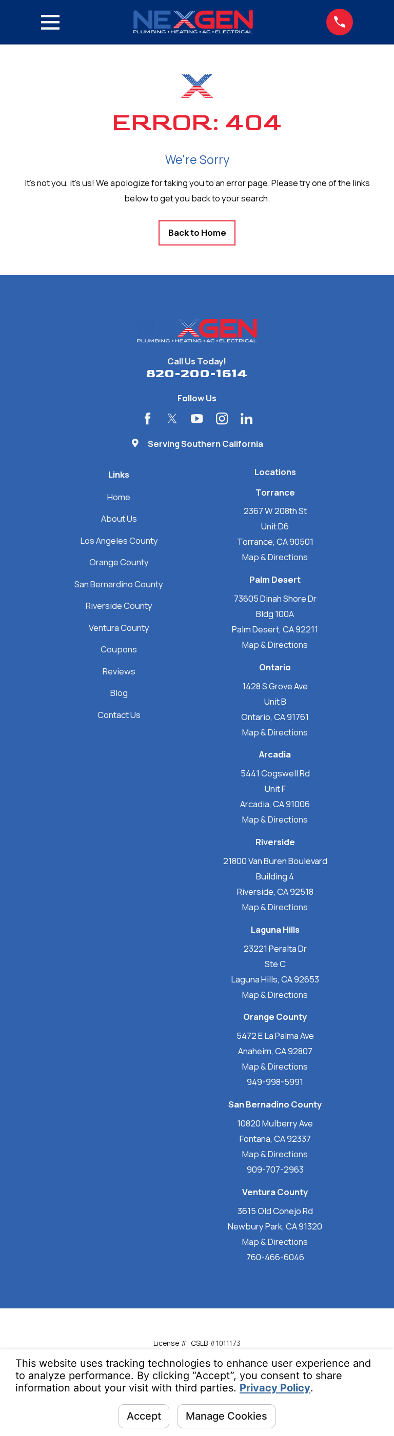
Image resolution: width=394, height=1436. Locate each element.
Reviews (119, 671)
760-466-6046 (275, 1257)
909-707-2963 (275, 1169)
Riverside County (119, 605)
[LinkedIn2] (246, 418)
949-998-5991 (275, 1082)
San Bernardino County (118, 584)
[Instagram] (222, 418)
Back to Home (197, 232)
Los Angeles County (119, 540)
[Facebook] (147, 418)
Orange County (119, 562)
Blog (119, 693)
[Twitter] (172, 418)
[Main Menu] (50, 22)
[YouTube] (197, 418)
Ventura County (119, 627)
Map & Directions (275, 557)
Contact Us (119, 715)
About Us (119, 518)
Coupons (119, 649)
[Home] (193, 21)
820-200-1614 (197, 373)
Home (118, 497)
